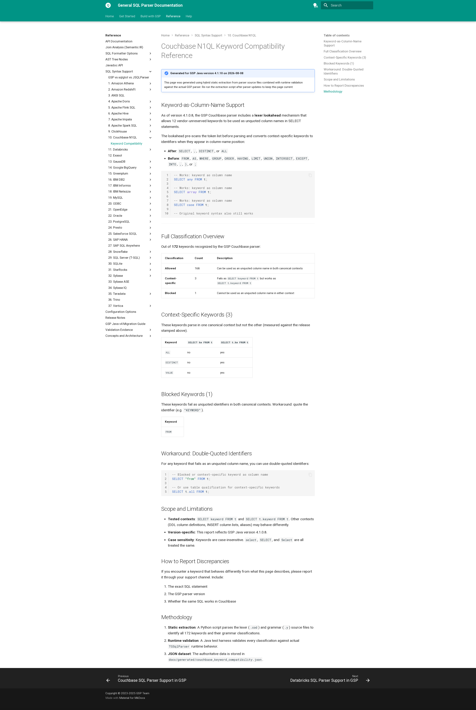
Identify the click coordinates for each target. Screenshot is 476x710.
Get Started (127, 16)
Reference (173, 16)
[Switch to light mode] (315, 5)
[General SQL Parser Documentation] (108, 5)
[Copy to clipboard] (310, 175)
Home (109, 16)
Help (189, 16)
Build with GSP (151, 16)
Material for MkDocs (132, 698)
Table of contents (337, 35)
